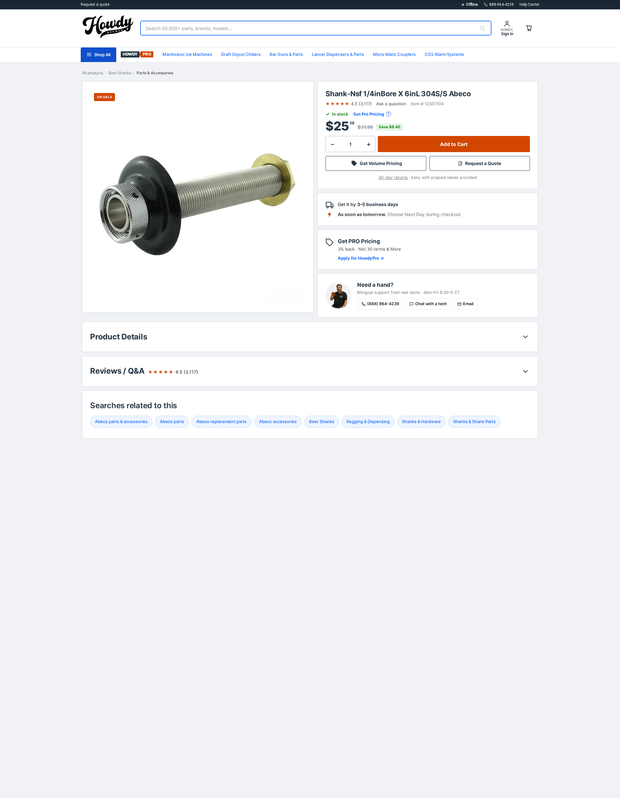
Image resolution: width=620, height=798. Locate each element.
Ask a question (391, 103)
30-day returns (393, 177)
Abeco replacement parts (221, 421)
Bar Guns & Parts (286, 54)
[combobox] (307, 28)
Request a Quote (483, 163)
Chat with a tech (431, 303)
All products (92, 72)
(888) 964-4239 (383, 303)
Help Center (529, 4)
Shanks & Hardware (421, 421)
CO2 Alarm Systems (444, 54)
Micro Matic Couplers (394, 54)
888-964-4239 (501, 4)
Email (468, 303)
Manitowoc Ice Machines (187, 54)
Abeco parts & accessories (121, 421)
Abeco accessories (278, 421)
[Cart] (529, 28)
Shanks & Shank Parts (474, 421)
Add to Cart (454, 144)
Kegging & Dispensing (368, 421)
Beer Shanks (119, 72)
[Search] (482, 28)
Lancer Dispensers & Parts (338, 54)
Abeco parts (172, 421)
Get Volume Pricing (381, 163)
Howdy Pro (137, 54)
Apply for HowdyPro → (361, 258)
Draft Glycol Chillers (241, 54)
